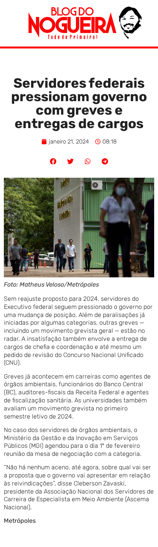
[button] (53, 161)
